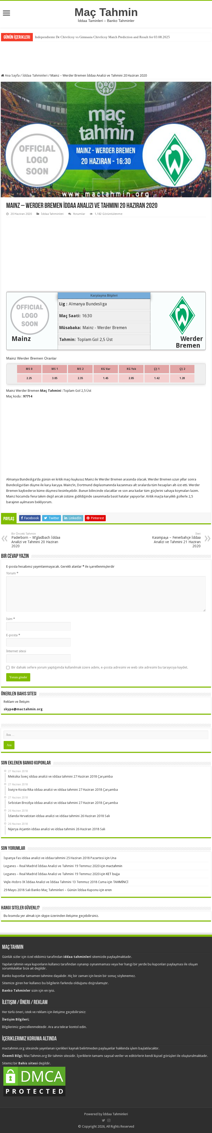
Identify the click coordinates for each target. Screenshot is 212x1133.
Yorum (12, 573)
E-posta (13, 635)
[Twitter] (103, 1120)
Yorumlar (79, 214)
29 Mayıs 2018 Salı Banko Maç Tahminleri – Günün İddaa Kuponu (51, 890)
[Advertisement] (106, 56)
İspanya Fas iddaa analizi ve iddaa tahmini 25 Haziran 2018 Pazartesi (54, 858)
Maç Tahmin (106, 12)
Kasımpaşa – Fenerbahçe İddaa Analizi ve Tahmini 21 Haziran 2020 (176, 540)
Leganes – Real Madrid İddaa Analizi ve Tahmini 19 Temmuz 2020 (52, 866)
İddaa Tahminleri (35, 75)
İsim (10, 619)
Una (113, 858)
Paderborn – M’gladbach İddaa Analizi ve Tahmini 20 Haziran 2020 (35, 540)
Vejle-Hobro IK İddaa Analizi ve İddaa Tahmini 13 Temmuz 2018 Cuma (55, 882)
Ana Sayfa (12, 75)
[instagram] (109, 1120)
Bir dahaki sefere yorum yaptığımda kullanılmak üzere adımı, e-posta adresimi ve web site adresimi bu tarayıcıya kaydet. (99, 667)
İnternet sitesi (16, 651)
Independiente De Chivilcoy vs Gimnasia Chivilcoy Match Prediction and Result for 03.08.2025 (102, 37)
